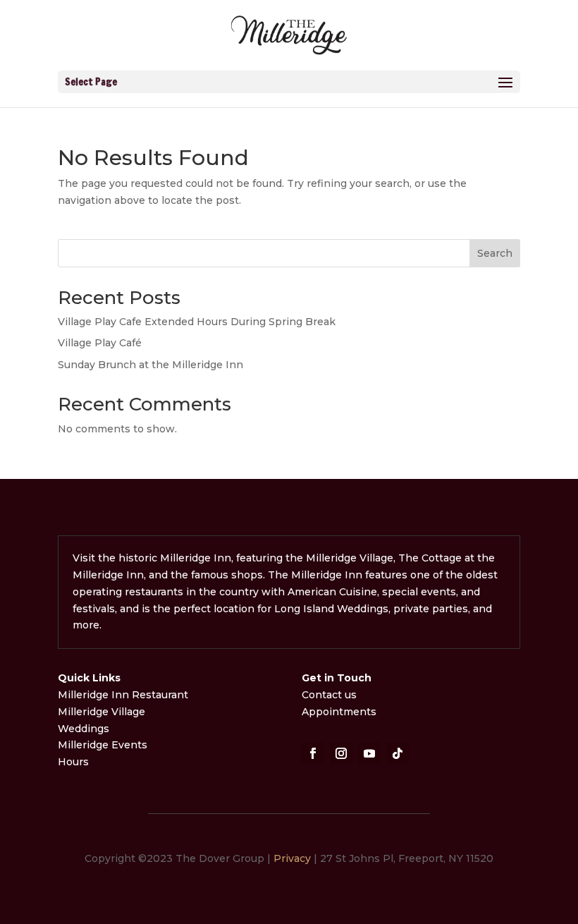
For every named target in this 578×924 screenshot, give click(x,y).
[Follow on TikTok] (397, 753)
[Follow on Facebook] (313, 753)
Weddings (83, 728)
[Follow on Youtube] (369, 753)
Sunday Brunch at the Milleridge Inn (150, 364)
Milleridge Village (101, 711)
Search (494, 253)
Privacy (292, 858)
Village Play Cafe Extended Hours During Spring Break (197, 321)
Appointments (339, 711)
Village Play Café (100, 342)
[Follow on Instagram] (341, 753)
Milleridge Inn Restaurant (124, 694)
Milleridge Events (102, 744)
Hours (73, 761)
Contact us (329, 694)
